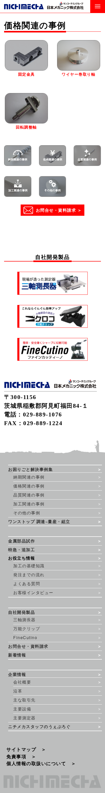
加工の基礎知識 (29, 566)
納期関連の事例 (29, 477)
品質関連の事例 (29, 495)
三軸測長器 (24, 619)
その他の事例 (26, 513)
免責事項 (16, 757)
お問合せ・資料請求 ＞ (59, 210)
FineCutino (25, 637)
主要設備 (22, 709)
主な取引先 (24, 700)
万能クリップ (26, 628)
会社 (22, 682)
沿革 (17, 691)
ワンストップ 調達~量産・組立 (39, 521)
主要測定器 (24, 718)
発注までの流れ (29, 574)
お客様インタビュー (33, 592)
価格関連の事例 (29, 486)
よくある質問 (26, 583)
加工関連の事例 (29, 504)
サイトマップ (21, 749)
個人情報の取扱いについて (36, 763)
